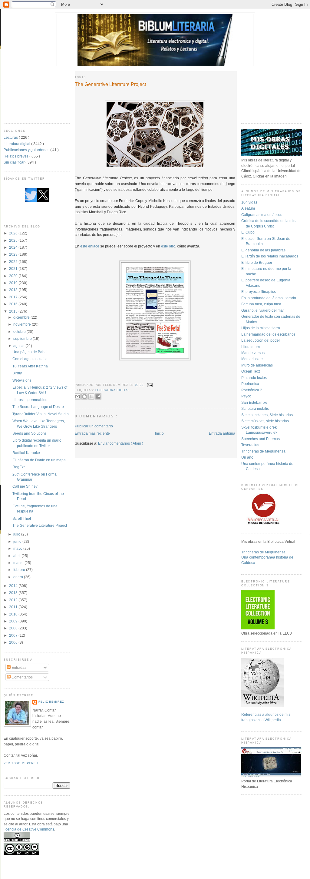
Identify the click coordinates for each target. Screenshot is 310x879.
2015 (13, 311)
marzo (19, 563)
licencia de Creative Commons (29, 829)
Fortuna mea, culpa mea (261, 304)
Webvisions (21, 380)
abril (17, 556)
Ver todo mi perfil (21, 763)
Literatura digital (17, 144)
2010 (13, 614)
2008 (13, 628)
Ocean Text (250, 371)
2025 (13, 240)
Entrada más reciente (92, 433)
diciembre (22, 317)
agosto (19, 346)
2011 (13, 607)
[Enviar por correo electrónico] (77, 396)
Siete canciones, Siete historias (267, 415)
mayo (18, 548)
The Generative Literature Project (39, 525)
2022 (13, 262)
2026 (13, 233)
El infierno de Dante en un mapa (39, 460)
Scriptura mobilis (255, 408)
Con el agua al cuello (30, 359)
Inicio (159, 433)
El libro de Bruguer (256, 262)
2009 (13, 621)
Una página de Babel (30, 352)
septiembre (23, 338)
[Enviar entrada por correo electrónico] (149, 384)
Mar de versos (253, 353)
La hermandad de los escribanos (268, 334)
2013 (13, 593)
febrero (19, 570)
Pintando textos (254, 378)
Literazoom (250, 347)
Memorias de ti (253, 359)
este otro (168, 246)
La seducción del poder (260, 340)
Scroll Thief (21, 518)
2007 (13, 635)
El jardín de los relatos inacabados (269, 256)
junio (17, 541)
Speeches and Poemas (260, 439)
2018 (13, 290)
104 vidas (249, 202)
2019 (13, 283)
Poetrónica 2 (251, 390)
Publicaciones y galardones (27, 150)
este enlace (89, 246)
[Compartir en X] (91, 396)
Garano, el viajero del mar (262, 310)
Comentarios (22, 677)
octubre (20, 331)
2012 (13, 600)
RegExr (18, 467)
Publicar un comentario (94, 426)
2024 (13, 247)
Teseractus (250, 445)
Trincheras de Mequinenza (263, 451)
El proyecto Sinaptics (258, 292)
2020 (13, 276)
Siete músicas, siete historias (265, 421)
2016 (13, 304)
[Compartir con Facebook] (98, 396)
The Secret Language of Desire (38, 407)
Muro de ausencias (257, 365)
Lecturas (11, 137)
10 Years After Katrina (30, 366)
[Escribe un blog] (84, 396)
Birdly (17, 373)
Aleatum (248, 208)
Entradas (18, 667)
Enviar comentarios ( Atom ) (120, 443)
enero (18, 577)
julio (17, 534)
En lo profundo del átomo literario (268, 298)
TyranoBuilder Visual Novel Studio (40, 414)
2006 (13, 642)
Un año (247, 457)
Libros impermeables (29, 400)
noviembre (22, 324)
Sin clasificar (14, 162)
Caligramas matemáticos (261, 215)
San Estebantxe (254, 402)
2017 (13, 297)
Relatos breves (16, 156)
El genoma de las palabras (263, 250)
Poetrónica (250, 384)
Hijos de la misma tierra (260, 328)
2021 (13, 268)
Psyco (246, 396)
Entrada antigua (222, 433)
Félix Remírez (51, 701)
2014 (13, 586)
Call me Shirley (25, 486)
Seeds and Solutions (29, 433)
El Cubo (248, 232)
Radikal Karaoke (26, 453)
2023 (13, 254)
